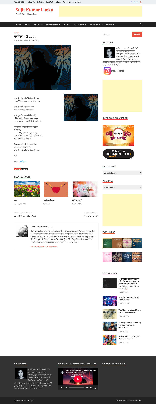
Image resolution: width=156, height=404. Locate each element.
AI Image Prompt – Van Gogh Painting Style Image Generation (130, 325)
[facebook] (131, 2)
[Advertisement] (100, 11)
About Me (31, 2)
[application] (78, 379)
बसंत (15, 200)
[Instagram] (134, 2)
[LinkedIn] (137, 2)
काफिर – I (23, 161)
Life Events (79, 24)
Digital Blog (95, 24)
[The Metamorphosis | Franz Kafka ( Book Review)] (110, 310)
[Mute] (91, 388)
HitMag (139, 400)
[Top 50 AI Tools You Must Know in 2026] (110, 297)
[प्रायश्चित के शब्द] (56, 190)
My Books (58, 2)
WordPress (129, 400)
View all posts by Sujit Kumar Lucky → (45, 246)
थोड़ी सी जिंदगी (77, 200)
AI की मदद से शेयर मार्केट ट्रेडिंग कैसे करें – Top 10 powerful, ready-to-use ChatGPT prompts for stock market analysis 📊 (129, 283)
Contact (110, 24)
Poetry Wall (67, 2)
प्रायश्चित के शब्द (49, 200)
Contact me (40, 2)
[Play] (61, 388)
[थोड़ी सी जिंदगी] (85, 190)
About (27, 24)
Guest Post (49, 2)
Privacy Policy (77, 2)
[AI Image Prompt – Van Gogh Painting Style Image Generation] (110, 323)
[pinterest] (140, 2)
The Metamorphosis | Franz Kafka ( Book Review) (130, 311)
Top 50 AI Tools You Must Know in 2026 (129, 298)
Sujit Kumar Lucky (34, 10)
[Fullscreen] (95, 388)
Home (18, 24)
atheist (24, 169)
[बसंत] (27, 190)
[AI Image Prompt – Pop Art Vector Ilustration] (110, 336)
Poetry (37, 24)
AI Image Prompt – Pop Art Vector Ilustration (129, 337)
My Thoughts (52, 24)
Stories (67, 24)
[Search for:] (122, 34)
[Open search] (141, 24)
